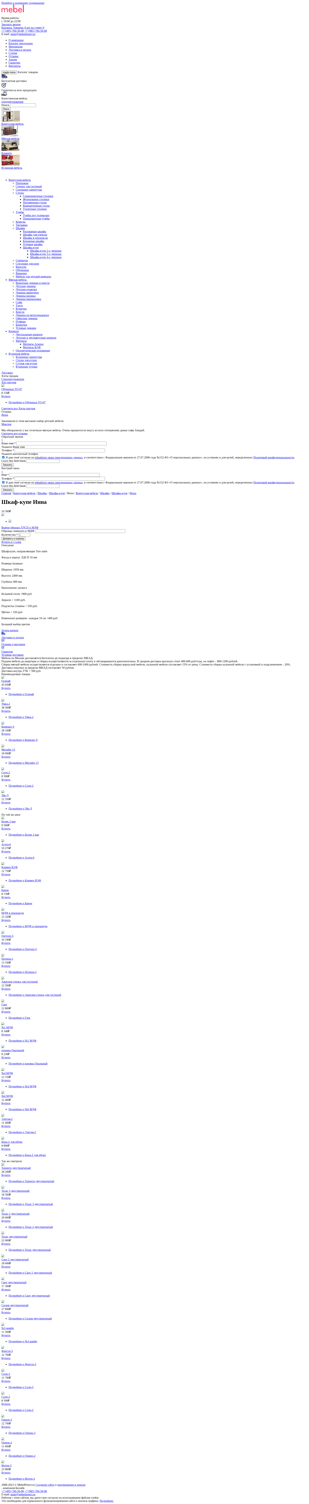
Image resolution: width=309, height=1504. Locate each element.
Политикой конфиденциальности (273, 457)
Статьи (13, 53)
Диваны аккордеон (27, 292)
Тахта (19, 305)
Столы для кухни (26, 360)
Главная (6, 493)
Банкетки (21, 324)
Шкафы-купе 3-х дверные (46, 253)
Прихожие (22, 183)
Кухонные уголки (26, 366)
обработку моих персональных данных (59, 457)
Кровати (14, 331)
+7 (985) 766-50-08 (35, 30)
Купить (5, 396)
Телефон (7, 450)
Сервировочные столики (38, 196)
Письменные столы (35, 202)
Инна (4, 414)
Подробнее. (107, 1500)
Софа (19, 302)
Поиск (5, 105)
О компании (16, 40)
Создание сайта (44, 1484)
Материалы (16, 46)
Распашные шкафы (34, 231)
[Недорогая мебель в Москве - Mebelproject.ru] (29, 14)
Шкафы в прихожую (35, 237)
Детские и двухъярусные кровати (36, 337)
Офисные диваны (26, 318)
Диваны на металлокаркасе (32, 315)
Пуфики (21, 321)
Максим (6, 424)
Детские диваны (26, 286)
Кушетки (21, 308)
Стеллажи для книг (27, 263)
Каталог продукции (21, 43)
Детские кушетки (26, 289)
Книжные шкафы (33, 241)
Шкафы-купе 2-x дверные (46, 250)
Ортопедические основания (33, 350)
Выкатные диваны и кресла (33, 282)
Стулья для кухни (26, 363)
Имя (5, 474)
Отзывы (13, 56)
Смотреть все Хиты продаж (18, 408)
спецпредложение (12, 101)
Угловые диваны (26, 328)
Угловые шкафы (33, 244)
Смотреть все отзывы (14, 433)
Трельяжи (22, 225)
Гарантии (14, 62)
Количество (9, 534)
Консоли (21, 266)
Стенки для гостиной (29, 186)
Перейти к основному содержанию (22, 2)
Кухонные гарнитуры (29, 356)
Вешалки (21, 273)
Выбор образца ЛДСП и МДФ (19, 527)
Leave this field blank (13, 460)
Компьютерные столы (36, 205)
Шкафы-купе (31, 247)
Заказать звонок (11, 24)
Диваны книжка (26, 295)
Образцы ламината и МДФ (18, 530)
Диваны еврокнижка (28, 299)
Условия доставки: (12, 654)
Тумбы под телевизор (36, 215)
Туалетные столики (35, 208)
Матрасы (21, 340)
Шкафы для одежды (35, 234)
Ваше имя (8, 443)
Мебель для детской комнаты (33, 276)
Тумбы (20, 212)
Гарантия (7, 651)
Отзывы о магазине (13, 644)
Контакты (15, 65)
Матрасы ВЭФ (32, 347)
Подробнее (27, 402)
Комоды (21, 221)
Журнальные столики (36, 199)
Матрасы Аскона (33, 344)
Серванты (22, 260)
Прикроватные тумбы (36, 218)
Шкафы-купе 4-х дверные (46, 257)
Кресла (20, 311)
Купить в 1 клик (11, 542)
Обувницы (22, 270)
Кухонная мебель (19, 353)
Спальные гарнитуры (29, 189)
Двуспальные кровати (29, 334)
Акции (13, 59)
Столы (20, 192)
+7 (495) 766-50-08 (12, 30)
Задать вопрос (10, 630)
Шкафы (20, 228)
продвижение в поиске (71, 1484)
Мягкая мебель (18, 279)
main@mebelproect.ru (22, 34)
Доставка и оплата (20, 49)
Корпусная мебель (20, 179)
